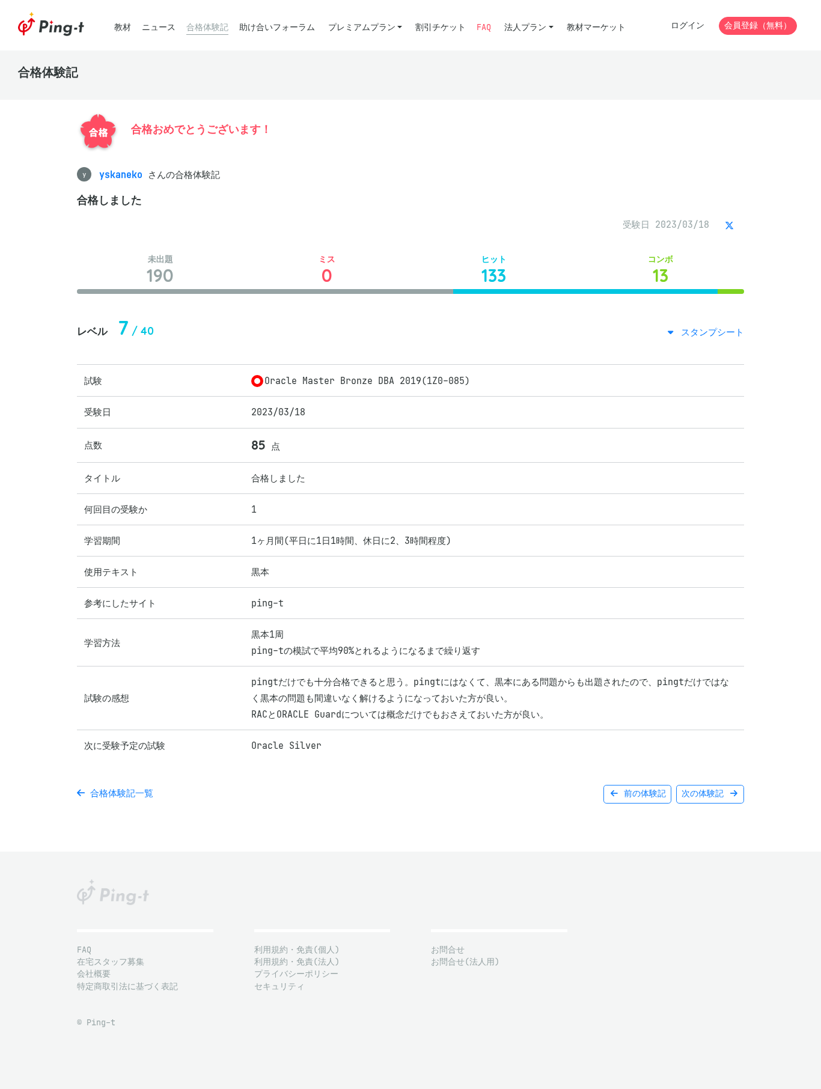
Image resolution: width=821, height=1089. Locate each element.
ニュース (158, 27)
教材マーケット (596, 27)
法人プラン (525, 27)
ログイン (687, 25)
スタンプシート (710, 332)
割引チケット (440, 27)
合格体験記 (207, 27)
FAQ (484, 27)
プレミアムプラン (361, 27)
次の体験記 (705, 794)
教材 (122, 27)
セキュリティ (279, 986)
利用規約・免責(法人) (297, 962)
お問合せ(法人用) (465, 962)
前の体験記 (642, 794)
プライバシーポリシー (296, 974)
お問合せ (448, 950)
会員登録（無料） (758, 25)
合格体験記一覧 (119, 793)
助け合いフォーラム (277, 27)
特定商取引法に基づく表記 (127, 986)
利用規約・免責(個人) (297, 950)
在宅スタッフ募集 (110, 962)
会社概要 (94, 974)
